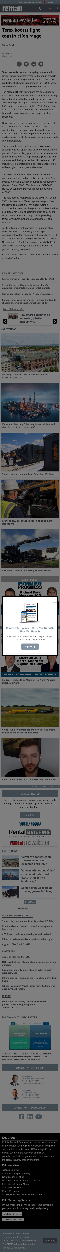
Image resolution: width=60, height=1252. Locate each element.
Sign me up (30, 646)
